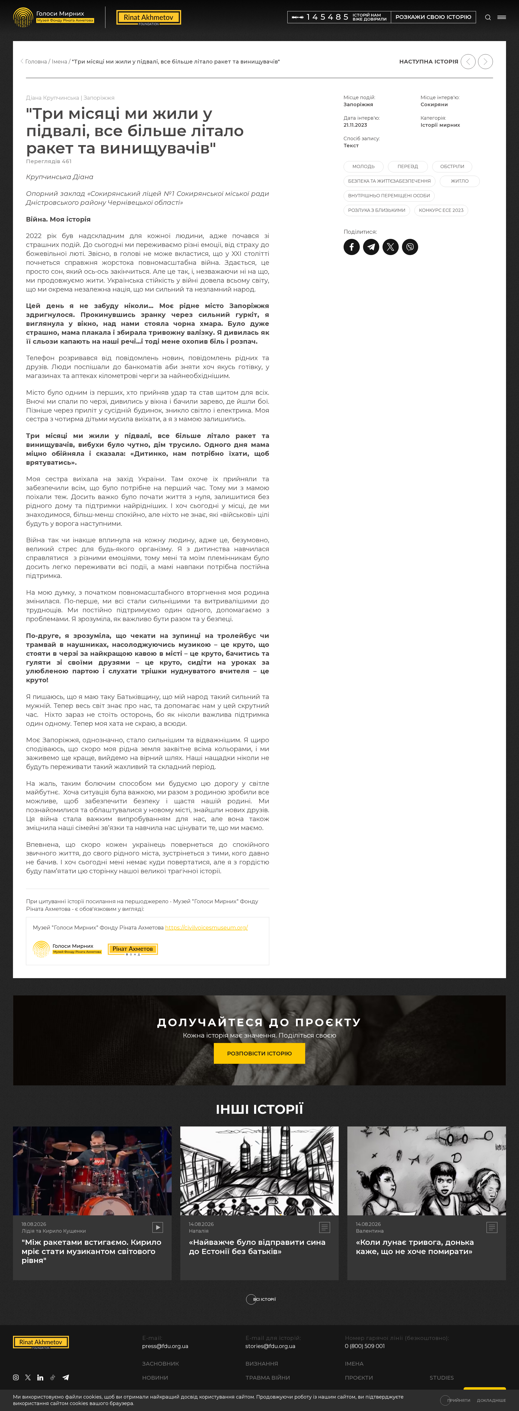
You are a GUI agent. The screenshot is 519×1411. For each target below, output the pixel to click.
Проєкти (359, 1378)
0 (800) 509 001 (365, 1346)
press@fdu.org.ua (165, 1346)
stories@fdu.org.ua (270, 1346)
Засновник (160, 1363)
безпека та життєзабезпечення (389, 181)
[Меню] (501, 17)
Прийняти (458, 1400)
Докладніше (491, 1400)
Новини (155, 1378)
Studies (442, 1378)
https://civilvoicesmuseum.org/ (206, 927)
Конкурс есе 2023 (441, 210)
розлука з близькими (376, 210)
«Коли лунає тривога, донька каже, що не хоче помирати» (415, 1247)
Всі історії (264, 1299)
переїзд (408, 166)
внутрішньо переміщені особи (389, 195)
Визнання (261, 1363)
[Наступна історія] (485, 61)
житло (460, 181)
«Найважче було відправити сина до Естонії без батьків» (257, 1247)
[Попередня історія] (468, 61)
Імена (354, 1363)
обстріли (452, 166)
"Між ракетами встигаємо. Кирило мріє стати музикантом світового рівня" (91, 1251)
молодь (363, 166)
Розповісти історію (259, 1053)
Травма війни (267, 1378)
